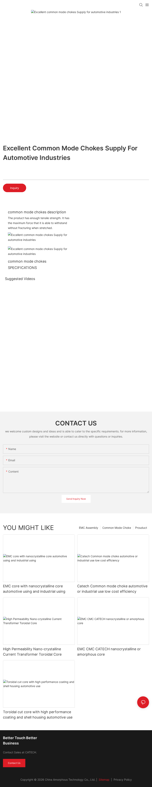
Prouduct (141, 527)
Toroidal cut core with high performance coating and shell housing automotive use (37, 714)
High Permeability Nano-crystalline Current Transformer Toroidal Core (32, 651)
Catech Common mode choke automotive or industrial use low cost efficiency (112, 588)
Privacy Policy (123, 779)
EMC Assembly (88, 527)
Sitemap (103, 779)
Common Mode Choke (116, 527)
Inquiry (14, 188)
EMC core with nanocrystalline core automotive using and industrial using (34, 588)
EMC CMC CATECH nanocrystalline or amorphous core (109, 651)
